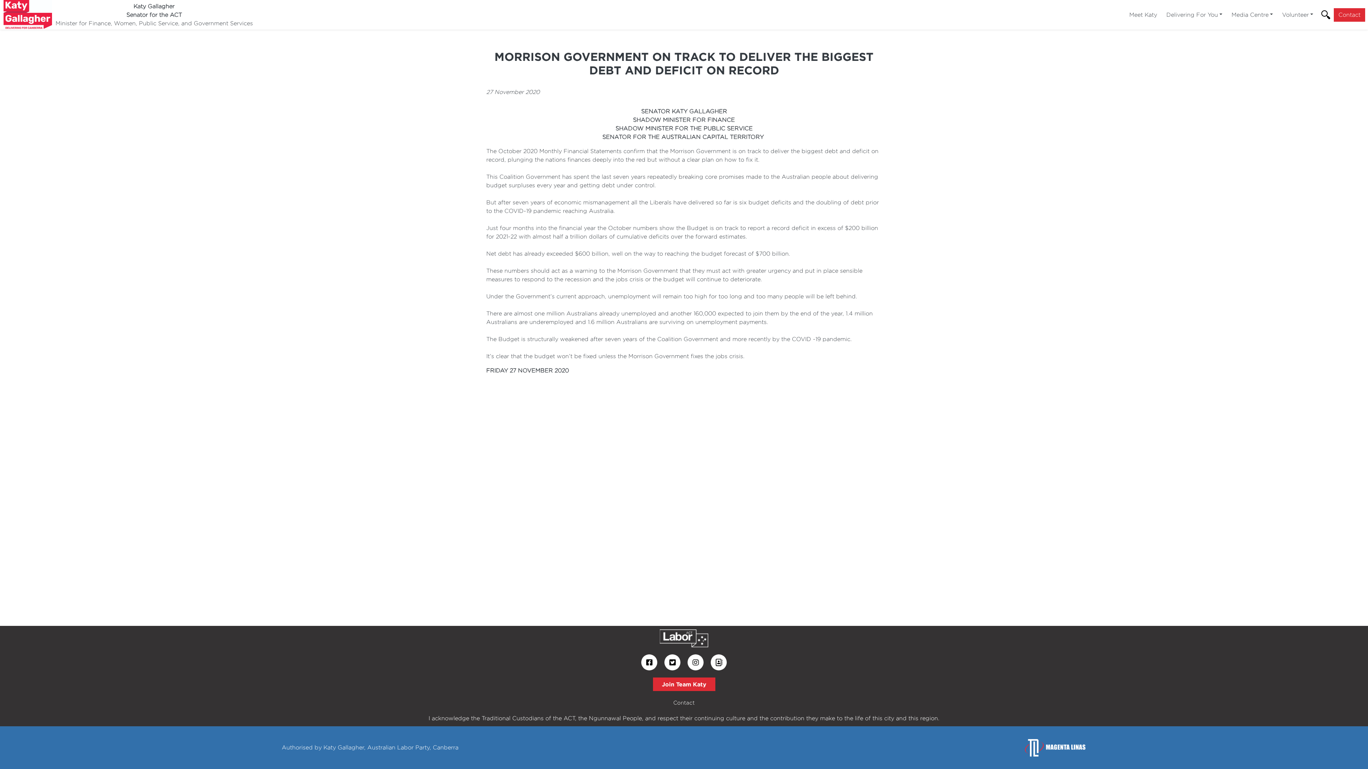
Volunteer (1295, 15)
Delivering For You (1192, 15)
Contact (1349, 15)
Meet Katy (1143, 15)
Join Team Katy (684, 684)
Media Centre (1250, 15)
